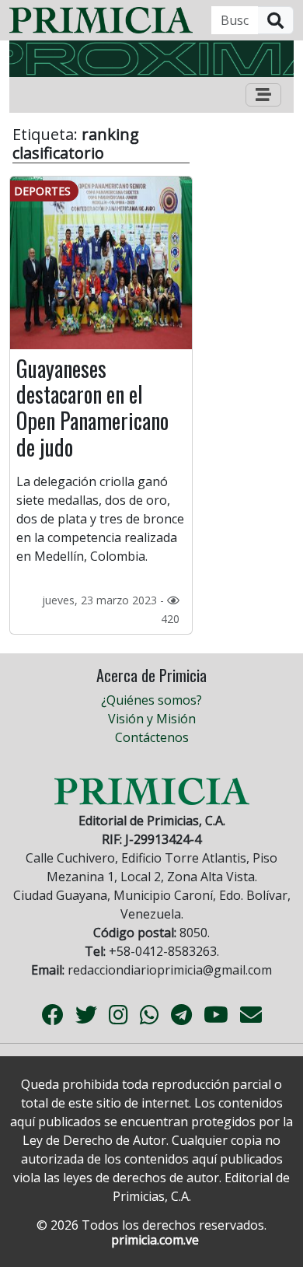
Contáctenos (152, 737)
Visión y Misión (152, 718)
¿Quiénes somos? (151, 700)
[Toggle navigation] (263, 95)
